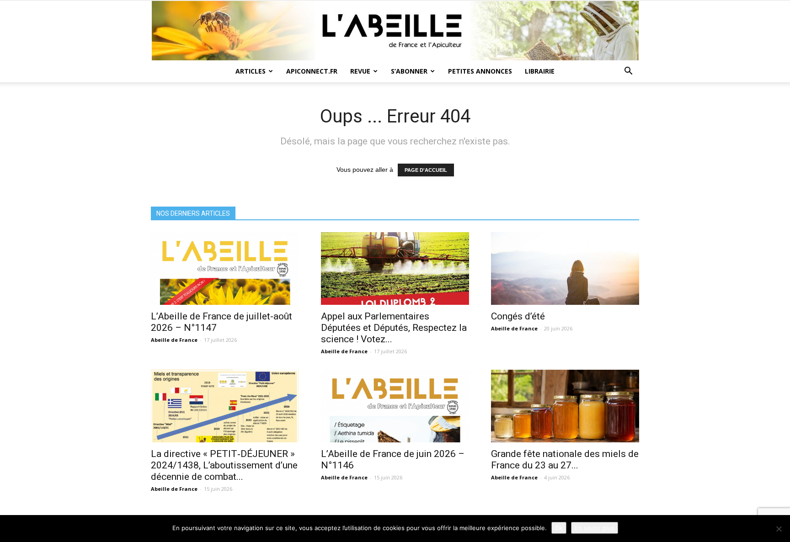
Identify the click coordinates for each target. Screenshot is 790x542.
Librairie (540, 71)
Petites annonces (480, 71)
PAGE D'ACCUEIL (426, 170)
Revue (360, 71)
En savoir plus (594, 527)
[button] (628, 72)
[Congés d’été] (565, 268)
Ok (559, 527)
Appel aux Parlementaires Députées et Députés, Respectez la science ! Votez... (394, 328)
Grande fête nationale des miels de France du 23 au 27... (565, 459)
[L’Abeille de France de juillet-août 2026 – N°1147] (225, 268)
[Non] (778, 528)
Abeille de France (174, 339)
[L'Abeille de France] (395, 30)
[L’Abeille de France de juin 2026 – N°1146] (395, 406)
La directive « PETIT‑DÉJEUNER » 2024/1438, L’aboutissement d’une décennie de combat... (224, 465)
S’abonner (409, 71)
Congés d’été (518, 316)
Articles (250, 71)
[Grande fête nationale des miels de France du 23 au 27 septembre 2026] (565, 406)
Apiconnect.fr (311, 71)
